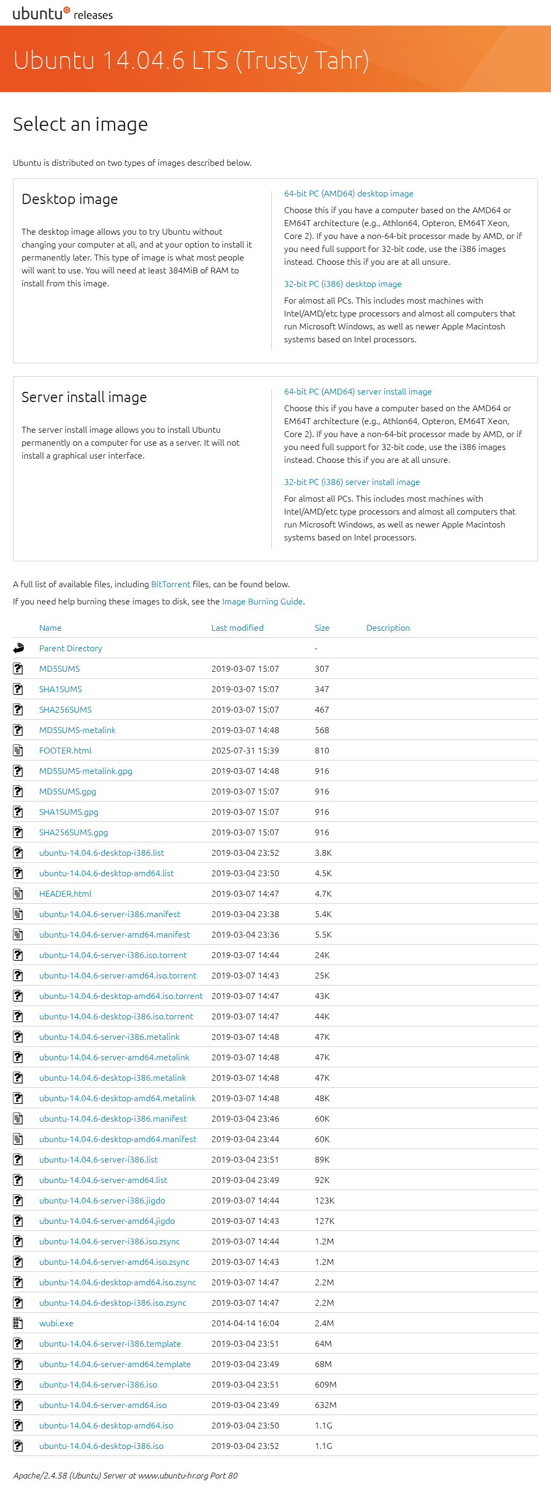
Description (388, 627)
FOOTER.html (65, 750)
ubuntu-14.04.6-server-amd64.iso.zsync (114, 1261)
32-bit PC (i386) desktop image (343, 283)
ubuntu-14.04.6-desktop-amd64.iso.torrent (121, 996)
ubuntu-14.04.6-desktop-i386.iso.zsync (112, 1302)
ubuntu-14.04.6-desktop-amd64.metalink (117, 1098)
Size (322, 627)
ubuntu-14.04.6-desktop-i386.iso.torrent (116, 1016)
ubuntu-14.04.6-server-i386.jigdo (102, 1200)
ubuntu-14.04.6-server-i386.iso (98, 1384)
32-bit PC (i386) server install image (352, 482)
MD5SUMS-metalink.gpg (85, 771)
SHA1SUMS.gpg (68, 812)
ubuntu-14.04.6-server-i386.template (110, 1343)
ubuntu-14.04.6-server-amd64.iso (103, 1405)
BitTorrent (170, 584)
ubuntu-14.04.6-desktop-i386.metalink (112, 1077)
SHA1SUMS (60, 689)
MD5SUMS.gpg (67, 791)
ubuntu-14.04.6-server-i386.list (98, 1159)
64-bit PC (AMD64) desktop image (349, 193)
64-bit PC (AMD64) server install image (358, 391)
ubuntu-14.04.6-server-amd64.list (103, 1180)
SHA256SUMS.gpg (73, 832)
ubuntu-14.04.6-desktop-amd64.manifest (117, 1139)
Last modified (237, 627)
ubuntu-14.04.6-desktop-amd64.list (106, 873)
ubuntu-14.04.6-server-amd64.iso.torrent (117, 975)
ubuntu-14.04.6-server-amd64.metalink (114, 1057)
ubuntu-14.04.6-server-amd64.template (115, 1364)
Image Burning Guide (262, 601)
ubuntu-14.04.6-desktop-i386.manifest (113, 1118)
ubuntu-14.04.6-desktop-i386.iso (101, 1446)
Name (50, 627)
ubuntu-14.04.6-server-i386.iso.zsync (109, 1241)
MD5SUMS (59, 668)
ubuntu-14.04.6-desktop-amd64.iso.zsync (117, 1282)
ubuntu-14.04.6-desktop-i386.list (101, 852)
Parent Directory (70, 648)
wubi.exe (56, 1323)
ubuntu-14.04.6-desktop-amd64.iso (106, 1425)
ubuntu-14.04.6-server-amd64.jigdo (107, 1221)
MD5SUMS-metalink (77, 730)
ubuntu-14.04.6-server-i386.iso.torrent (113, 955)
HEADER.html (65, 893)
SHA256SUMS (65, 709)
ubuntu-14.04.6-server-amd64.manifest (114, 934)
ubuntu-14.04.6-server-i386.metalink (109, 1036)
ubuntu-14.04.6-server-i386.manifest (109, 914)
